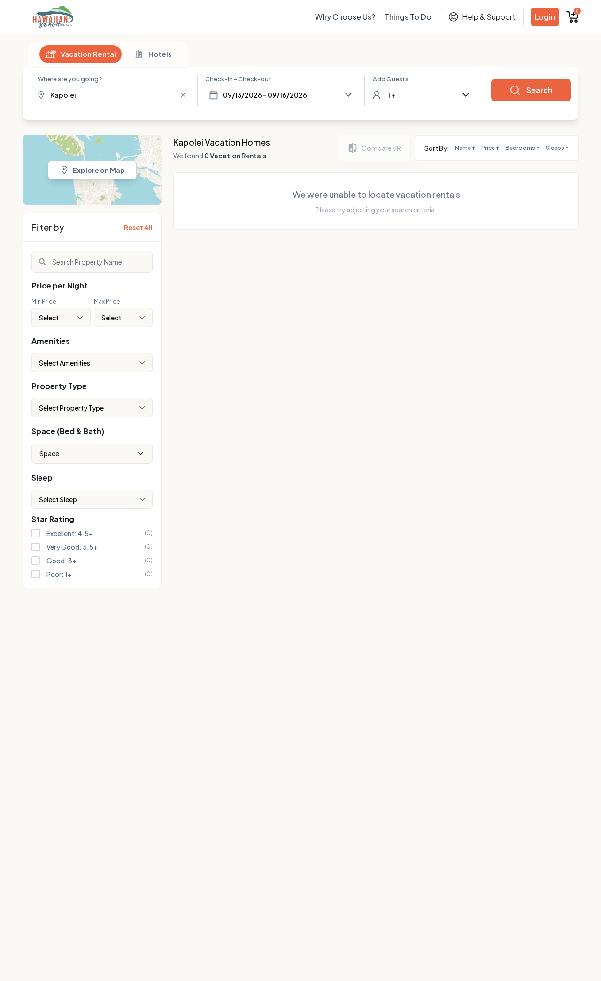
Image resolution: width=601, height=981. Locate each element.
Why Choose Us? (345, 17)
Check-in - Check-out (238, 79)
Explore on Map (99, 170)
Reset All (138, 227)
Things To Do (408, 17)
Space (49, 453)
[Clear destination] (183, 95)
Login (545, 17)
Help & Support (489, 17)
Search (539, 90)
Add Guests (390, 79)
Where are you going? (70, 79)
